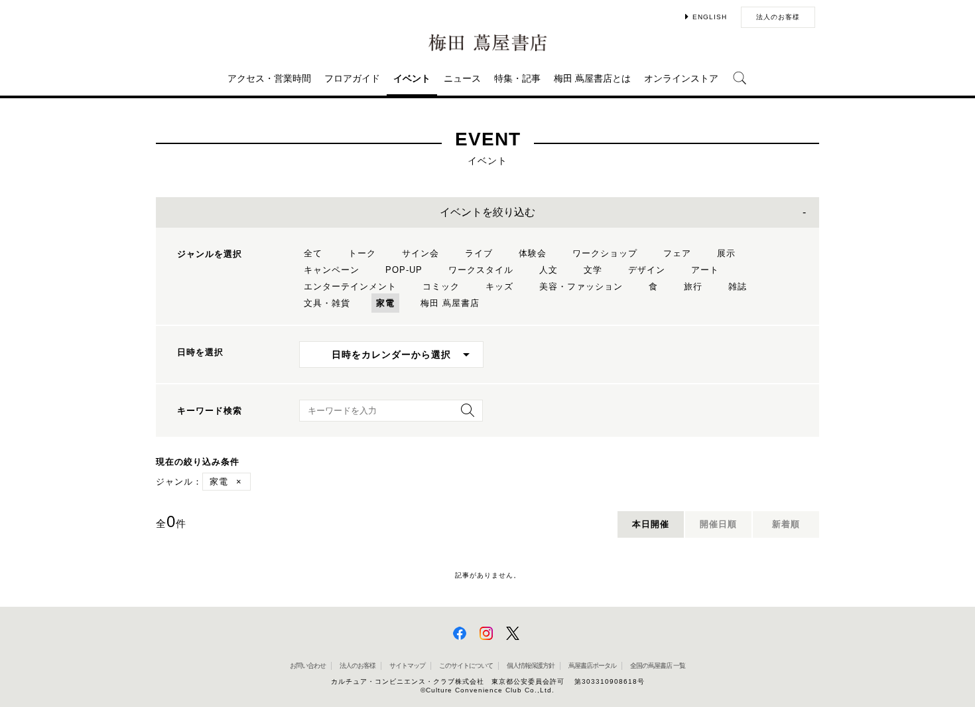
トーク (362, 253)
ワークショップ (604, 253)
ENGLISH (709, 17)
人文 (548, 270)
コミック (441, 286)
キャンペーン (331, 270)
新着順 (786, 524)
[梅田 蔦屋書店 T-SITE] (487, 43)
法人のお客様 (778, 17)
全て (313, 253)
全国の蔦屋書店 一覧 (657, 665)
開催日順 (718, 524)
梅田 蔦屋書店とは (592, 78)
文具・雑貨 (327, 303)
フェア (677, 253)
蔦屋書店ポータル (592, 665)
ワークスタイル (480, 270)
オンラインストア (681, 78)
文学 (593, 270)
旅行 (693, 286)
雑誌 (737, 286)
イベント (411, 78)
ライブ (479, 253)
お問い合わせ (308, 665)
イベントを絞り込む (487, 212)
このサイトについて (466, 665)
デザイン (646, 270)
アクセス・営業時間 (269, 78)
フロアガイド (352, 78)
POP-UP (403, 270)
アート (705, 270)
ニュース (462, 78)
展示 (726, 253)
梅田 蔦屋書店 (450, 303)
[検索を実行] (464, 415)
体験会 (533, 253)
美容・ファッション (581, 286)
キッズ (499, 286)
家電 (385, 303)
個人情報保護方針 (530, 665)
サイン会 (420, 253)
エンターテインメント (350, 286)
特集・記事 (517, 78)
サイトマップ (407, 665)
